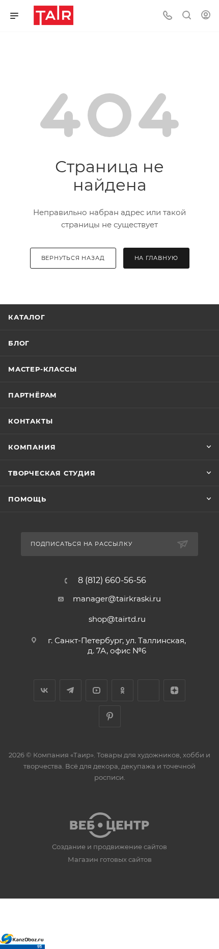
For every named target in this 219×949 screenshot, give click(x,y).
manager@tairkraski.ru (117, 598)
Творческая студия (52, 473)
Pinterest (110, 716)
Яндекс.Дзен (174, 690)
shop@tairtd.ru (117, 619)
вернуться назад (73, 257)
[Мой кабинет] (205, 16)
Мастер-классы (42, 369)
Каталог (26, 317)
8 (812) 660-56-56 (112, 580)
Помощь (27, 499)
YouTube (96, 690)
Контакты (30, 421)
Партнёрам (32, 395)
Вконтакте (45, 690)
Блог (19, 343)
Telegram (70, 690)
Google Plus (148, 690)
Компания (32, 447)
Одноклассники (122, 690)
